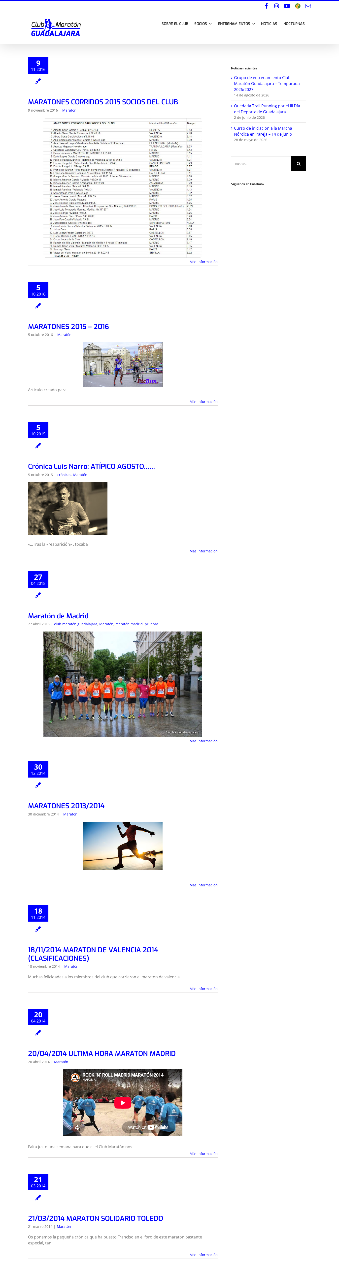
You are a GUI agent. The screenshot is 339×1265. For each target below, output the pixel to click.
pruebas (152, 624)
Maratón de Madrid (58, 616)
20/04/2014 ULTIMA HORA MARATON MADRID (102, 1053)
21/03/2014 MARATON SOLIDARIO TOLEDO (95, 1218)
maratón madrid (129, 624)
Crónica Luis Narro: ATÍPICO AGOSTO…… (91, 466)
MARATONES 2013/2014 (66, 806)
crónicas (64, 474)
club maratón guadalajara (75, 624)
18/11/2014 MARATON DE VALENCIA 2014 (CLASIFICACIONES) (93, 954)
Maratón (69, 110)
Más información (204, 261)
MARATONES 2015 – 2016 (68, 326)
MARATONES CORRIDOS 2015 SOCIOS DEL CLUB (103, 102)
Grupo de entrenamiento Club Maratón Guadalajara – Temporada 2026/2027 (267, 83)
